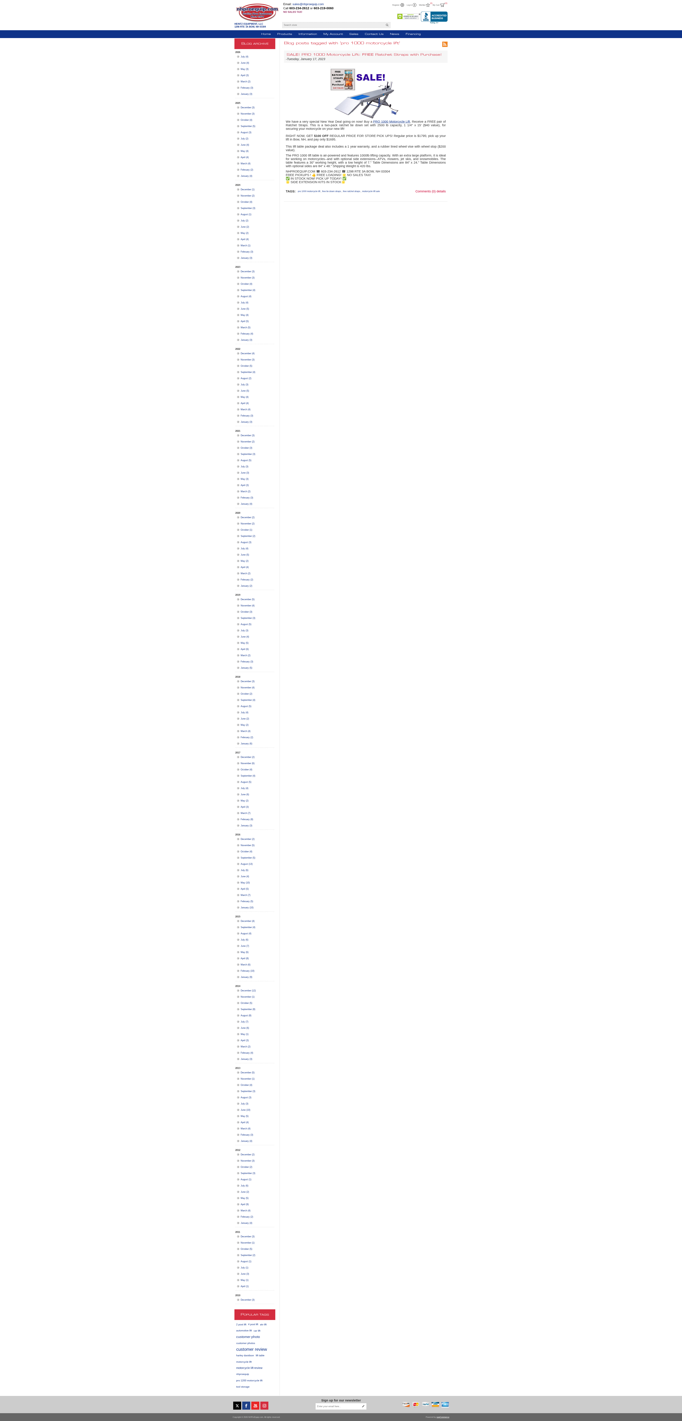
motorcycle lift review (249, 1367)
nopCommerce (443, 1417)
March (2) (245, 81)
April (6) (245, 649)
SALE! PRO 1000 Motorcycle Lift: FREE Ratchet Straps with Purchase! (364, 54)
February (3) (247, 87)
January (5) (246, 667)
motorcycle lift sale (371, 191)
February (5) (247, 901)
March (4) (245, 163)
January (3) (246, 94)
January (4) (246, 176)
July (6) (244, 870)
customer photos (245, 1343)
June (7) (245, 946)
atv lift (263, 1324)
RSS (445, 44)
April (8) (245, 958)
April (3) (245, 75)
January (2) (246, 586)
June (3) (245, 472)
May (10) (245, 882)
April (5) (245, 321)
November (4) (248, 605)
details (441, 191)
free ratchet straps (351, 191)
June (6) (245, 794)
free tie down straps (331, 191)
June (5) (245, 308)
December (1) (248, 189)
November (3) (248, 113)
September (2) (248, 536)
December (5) (248, 599)
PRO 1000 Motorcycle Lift (391, 121)
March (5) (245, 327)
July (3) (244, 384)
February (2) (247, 169)
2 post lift (241, 1324)
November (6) (248, 763)
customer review (251, 1349)
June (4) (245, 63)
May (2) (244, 233)
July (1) (244, 1267)
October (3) (246, 448)
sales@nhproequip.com (308, 4)
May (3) (244, 69)
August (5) (246, 460)
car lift (257, 1330)
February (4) (247, 333)
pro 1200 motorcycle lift (249, 1380)
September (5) (248, 126)
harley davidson (245, 1355)
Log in (409, 5)
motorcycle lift (244, 1361)
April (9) (245, 1204)
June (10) (245, 1110)
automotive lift (244, 1330)
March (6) (245, 964)
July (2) (244, 138)
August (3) (246, 132)
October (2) (246, 693)
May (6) (244, 952)
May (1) (244, 1034)
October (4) (246, 120)
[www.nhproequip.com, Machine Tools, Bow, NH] (434, 18)
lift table (260, 1355)
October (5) (246, 366)
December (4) (248, 353)
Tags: (291, 191)
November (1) (248, 996)
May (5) (244, 643)
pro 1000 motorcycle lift (309, 191)
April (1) (245, 1286)
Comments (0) (425, 191)
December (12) (248, 990)
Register (396, 5)
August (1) (246, 214)
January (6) (246, 743)
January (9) (246, 977)
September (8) (248, 1009)
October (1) (246, 529)
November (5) (248, 845)
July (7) (244, 1021)
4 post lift (253, 1324)
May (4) (244, 151)
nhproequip (242, 1374)
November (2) (248, 195)
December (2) (248, 517)
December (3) (248, 107)
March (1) (245, 245)
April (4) (245, 157)
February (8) (247, 819)
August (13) (247, 864)
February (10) (247, 971)
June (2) (245, 226)
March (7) (245, 813)
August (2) (246, 378)
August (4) (246, 296)
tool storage (243, 1386)
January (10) (247, 907)
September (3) (248, 208)
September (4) (248, 290)
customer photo (248, 1337)
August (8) (246, 1015)
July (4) (244, 56)
